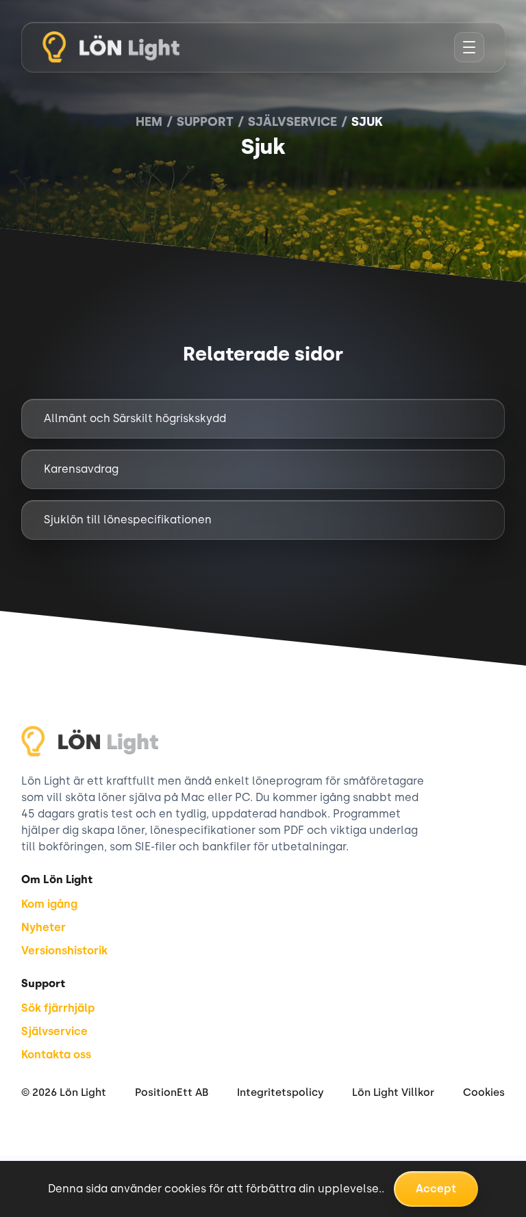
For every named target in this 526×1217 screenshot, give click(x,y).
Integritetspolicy (280, 1092)
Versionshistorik (64, 950)
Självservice (292, 122)
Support (205, 122)
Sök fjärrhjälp (58, 1008)
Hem (149, 122)
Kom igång (49, 904)
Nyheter (43, 927)
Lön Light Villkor (393, 1092)
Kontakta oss (56, 1054)
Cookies (484, 1092)
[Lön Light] (110, 47)
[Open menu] (469, 47)
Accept (436, 1188)
